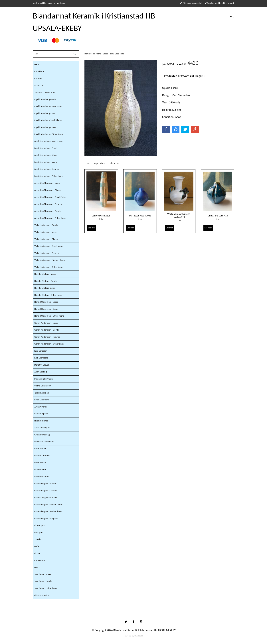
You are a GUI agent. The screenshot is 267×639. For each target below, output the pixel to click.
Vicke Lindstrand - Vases (45, 232)
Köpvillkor (39, 71)
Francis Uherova (42, 455)
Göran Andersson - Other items (49, 344)
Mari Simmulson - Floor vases (48, 141)
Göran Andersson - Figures (47, 337)
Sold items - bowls (43, 581)
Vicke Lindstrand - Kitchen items (49, 260)
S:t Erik (37, 539)
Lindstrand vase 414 (218, 215)
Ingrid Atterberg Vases (44, 113)
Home (88, 54)
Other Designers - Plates (45, 497)
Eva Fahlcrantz (41, 469)
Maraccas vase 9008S (140, 215)
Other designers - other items (48, 511)
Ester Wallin (40, 463)
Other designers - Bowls (45, 491)
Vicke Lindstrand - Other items (48, 267)
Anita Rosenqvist (42, 428)
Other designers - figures (46, 518)
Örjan (37, 553)
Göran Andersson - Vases (46, 323)
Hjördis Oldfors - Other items (48, 295)
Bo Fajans (38, 532)
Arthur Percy (40, 407)
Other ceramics (41, 595)
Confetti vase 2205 (101, 215)
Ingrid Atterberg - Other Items (48, 134)
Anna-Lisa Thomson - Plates (47, 190)
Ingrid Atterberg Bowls (45, 99)
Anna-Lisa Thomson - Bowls (47, 211)
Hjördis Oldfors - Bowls (45, 281)
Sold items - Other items (45, 588)
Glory (37, 567)
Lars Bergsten (40, 351)
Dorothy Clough (42, 365)
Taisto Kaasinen (41, 393)
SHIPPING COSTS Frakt (45, 92)
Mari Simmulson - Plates (45, 155)
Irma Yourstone (41, 477)
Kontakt (38, 78)
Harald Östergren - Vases (46, 302)
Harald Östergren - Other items (49, 316)
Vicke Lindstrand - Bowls (46, 225)
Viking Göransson (42, 386)
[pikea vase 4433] (120, 108)
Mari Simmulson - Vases (45, 162)
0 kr (101, 219)
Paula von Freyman (43, 379)
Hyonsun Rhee (41, 421)
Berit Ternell (40, 449)
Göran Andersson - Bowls (46, 330)
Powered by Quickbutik (133, 636)
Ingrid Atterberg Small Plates (48, 120)
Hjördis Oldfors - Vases (45, 274)
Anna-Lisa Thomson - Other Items (50, 218)
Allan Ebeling (40, 372)
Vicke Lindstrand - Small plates (48, 246)
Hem (36, 64)
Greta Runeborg (42, 435)
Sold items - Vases (42, 574)
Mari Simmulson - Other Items (48, 176)
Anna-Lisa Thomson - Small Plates (50, 197)
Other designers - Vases (45, 483)
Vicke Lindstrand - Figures (46, 253)
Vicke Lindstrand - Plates (46, 239)
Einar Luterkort (41, 400)
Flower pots (40, 525)
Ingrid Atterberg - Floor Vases (48, 106)
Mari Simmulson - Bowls (45, 148)
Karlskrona (39, 560)
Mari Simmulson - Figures (46, 169)
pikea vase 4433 (117, 54)
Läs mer (91, 228)
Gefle (36, 546)
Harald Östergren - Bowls (46, 309)
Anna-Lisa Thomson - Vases (47, 183)
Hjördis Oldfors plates (44, 288)
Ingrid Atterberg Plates (45, 127)
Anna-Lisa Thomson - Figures (48, 204)
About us (38, 85)
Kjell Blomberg (41, 358)
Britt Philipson (41, 414)
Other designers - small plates (48, 504)
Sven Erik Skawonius (44, 442)
